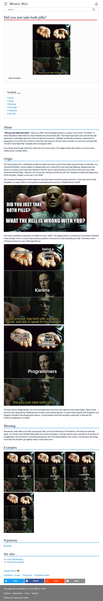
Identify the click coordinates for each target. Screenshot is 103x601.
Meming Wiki (19, 4)
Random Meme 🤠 (11, 570)
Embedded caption (41, 575)
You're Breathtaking (15, 559)
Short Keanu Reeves (15, 562)
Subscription (18, 593)
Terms (27, 593)
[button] (51, 545)
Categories (8, 575)
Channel (7, 593)
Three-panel (27, 575)
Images (17, 575)
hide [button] (19, 93)
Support (35, 593)
